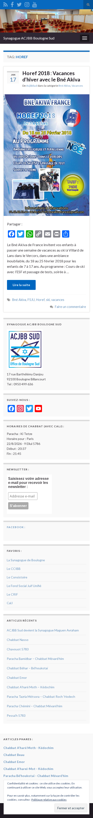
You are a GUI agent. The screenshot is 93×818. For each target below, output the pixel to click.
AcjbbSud (31, 85)
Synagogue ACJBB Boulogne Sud (28, 38)
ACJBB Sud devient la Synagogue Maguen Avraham (43, 630)
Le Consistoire (17, 577)
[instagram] (27, 3)
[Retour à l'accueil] (46, 20)
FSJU (31, 300)
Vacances (77, 85)
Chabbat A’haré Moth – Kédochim (30, 687)
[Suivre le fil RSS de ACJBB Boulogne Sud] (5, 3)
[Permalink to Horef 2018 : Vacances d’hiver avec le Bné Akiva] (46, 154)
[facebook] (12, 3)
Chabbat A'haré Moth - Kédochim (28, 748)
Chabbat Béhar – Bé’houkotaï (27, 668)
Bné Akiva (64, 85)
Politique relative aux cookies (49, 799)
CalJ (10, 603)
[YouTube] (34, 3)
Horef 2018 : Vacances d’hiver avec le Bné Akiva (51, 76)
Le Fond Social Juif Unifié (24, 586)
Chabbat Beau (13, 755)
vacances (57, 300)
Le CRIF (12, 594)
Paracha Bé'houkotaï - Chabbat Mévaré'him (35, 776)
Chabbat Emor (17, 677)
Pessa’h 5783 (16, 715)
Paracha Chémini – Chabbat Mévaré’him (34, 706)
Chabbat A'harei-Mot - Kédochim (28, 769)
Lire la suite (21, 285)
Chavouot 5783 (18, 649)
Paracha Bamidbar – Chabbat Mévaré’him (35, 659)
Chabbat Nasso (17, 640)
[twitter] (19, 3)
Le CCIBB (14, 569)
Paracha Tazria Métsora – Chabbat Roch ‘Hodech (41, 696)
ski (48, 300)
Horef (40, 300)
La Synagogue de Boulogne (26, 560)
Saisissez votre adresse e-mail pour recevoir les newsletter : (28, 483)
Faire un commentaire (70, 307)
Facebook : (16, 527)
